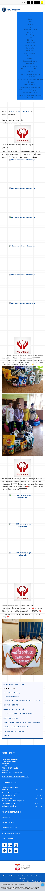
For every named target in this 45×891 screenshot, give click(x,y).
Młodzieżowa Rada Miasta (30, 69)
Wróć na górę (36, 881)
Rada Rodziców (30, 77)
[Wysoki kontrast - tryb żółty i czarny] (42, 2)
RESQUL (6, 736)
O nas (30, 37)
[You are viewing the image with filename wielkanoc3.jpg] (22, 566)
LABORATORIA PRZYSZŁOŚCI (14, 709)
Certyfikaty (30, 35)
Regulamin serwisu (7, 817)
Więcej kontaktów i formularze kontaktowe (15, 777)
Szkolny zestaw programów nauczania (30, 79)
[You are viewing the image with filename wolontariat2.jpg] (22, 202)
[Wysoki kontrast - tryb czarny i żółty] (38, 2)
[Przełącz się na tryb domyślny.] (28, 2)
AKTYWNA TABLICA (10, 718)
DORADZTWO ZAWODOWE (13, 684)
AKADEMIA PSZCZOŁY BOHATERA (16, 727)
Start (30, 19)
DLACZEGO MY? (30, 85)
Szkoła (30, 22)
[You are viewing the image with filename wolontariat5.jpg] (22, 288)
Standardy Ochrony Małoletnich (30, 74)
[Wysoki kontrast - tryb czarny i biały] (35, 2)
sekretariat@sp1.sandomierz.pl (12, 772)
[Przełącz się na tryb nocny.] (32, 2)
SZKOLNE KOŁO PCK (11, 705)
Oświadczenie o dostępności (11, 833)
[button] (40, 684)
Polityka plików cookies (9, 828)
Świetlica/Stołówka (30, 29)
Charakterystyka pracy (12, 693)
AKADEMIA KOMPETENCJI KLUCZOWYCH (18, 714)
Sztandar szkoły (30, 48)
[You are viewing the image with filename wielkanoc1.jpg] (22, 508)
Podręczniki (30, 63)
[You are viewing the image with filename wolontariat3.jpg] (22, 230)
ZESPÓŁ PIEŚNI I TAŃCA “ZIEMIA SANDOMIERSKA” (22, 722)
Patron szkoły (30, 45)
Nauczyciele (30, 27)
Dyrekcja (30, 24)
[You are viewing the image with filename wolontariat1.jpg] (22, 173)
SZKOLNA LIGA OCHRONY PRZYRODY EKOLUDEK (21, 701)
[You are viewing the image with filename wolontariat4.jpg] (22, 259)
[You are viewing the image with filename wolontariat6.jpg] (22, 316)
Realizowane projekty (11, 696)
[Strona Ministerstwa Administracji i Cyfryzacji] (22, 867)
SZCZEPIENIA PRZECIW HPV (13, 731)
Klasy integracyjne (30, 53)
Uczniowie (30, 56)
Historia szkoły (30, 43)
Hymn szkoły (30, 50)
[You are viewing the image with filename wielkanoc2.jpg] (22, 537)
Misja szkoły (30, 40)
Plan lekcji (30, 58)
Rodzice (30, 71)
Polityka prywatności (8, 822)
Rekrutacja (30, 82)
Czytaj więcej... (34, 888)
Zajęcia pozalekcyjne (30, 61)
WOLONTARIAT (9, 689)
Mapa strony (26, 881)
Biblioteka (30, 32)
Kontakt (30, 98)
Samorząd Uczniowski (30, 66)
